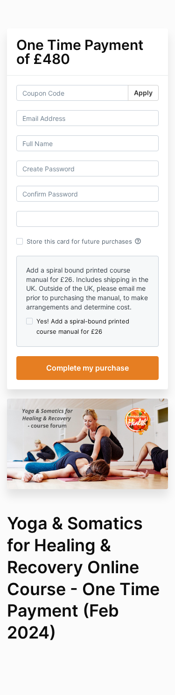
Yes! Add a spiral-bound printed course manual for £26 (82, 326)
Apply (143, 93)
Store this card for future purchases (84, 241)
